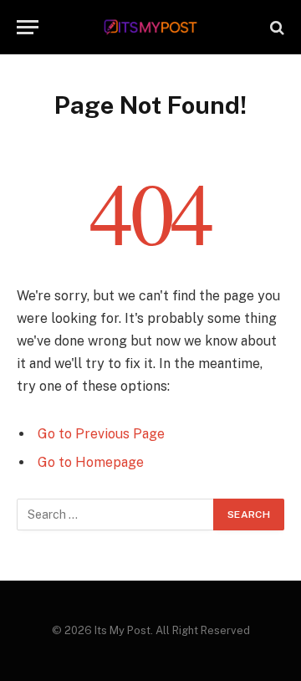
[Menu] (27, 27)
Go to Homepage (91, 462)
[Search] (275, 27)
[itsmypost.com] (151, 27)
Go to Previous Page (101, 434)
